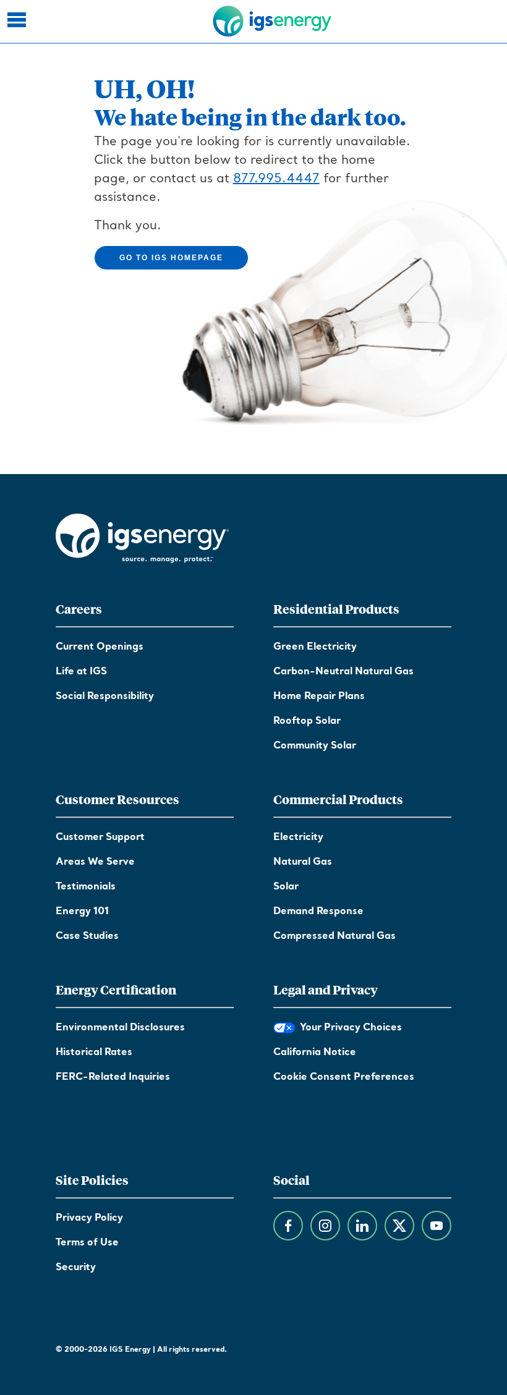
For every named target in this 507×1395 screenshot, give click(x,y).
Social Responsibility (105, 696)
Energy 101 (82, 911)
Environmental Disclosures (120, 1027)
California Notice (314, 1052)
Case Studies (87, 936)
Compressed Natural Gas (334, 936)
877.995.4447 (276, 179)
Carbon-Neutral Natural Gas (343, 671)
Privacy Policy (89, 1218)
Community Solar (314, 746)
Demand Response (318, 911)
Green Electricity (315, 647)
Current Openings (99, 647)
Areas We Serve (95, 862)
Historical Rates (94, 1052)
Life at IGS (81, 671)
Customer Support (100, 837)
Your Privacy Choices (348, 1027)
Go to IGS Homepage (171, 257)
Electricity (298, 837)
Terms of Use (87, 1243)
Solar (286, 887)
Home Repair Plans (319, 696)
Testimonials (86, 887)
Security (76, 1267)
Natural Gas (302, 862)
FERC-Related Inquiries (113, 1077)
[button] (18, 21)
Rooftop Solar (307, 721)
